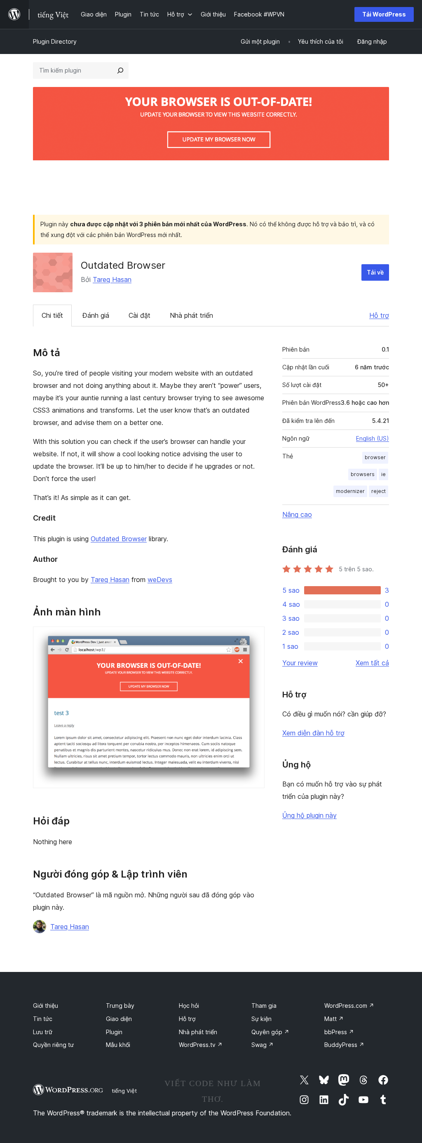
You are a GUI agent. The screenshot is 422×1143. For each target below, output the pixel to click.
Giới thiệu (45, 1005)
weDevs (160, 579)
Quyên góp (270, 1031)
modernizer (350, 491)
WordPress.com (349, 1005)
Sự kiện (261, 1018)
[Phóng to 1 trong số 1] (253, 638)
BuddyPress (344, 1044)
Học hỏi (189, 1005)
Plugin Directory (55, 41)
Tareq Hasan (112, 279)
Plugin (114, 1031)
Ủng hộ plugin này (309, 815)
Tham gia (264, 1005)
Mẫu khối (118, 1044)
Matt (334, 1018)
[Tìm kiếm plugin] (120, 70)
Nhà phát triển (191, 315)
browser (375, 457)
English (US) (372, 438)
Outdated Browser (119, 539)
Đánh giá (95, 315)
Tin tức (42, 1018)
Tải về (375, 272)
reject (378, 491)
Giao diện (119, 1018)
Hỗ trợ (379, 315)
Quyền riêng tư (53, 1044)
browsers (363, 474)
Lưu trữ (42, 1031)
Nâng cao (297, 514)
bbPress (339, 1031)
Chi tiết (52, 315)
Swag (262, 1044)
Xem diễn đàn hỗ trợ (313, 733)
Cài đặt (139, 315)
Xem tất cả (372, 663)
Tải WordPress (384, 14)
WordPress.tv (201, 1044)
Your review (300, 663)
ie (383, 474)
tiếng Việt (124, 1090)
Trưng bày (120, 1005)
